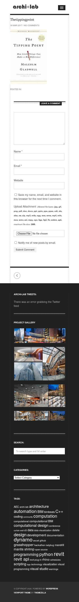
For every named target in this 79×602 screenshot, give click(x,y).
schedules (55, 559)
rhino (46, 559)
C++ (59, 511)
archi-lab (24, 506)
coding (18, 516)
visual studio (39, 568)
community (28, 516)
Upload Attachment (38, 215)
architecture (39, 506)
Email (18, 166)
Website (18, 180)
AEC (16, 506)
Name (18, 151)
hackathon (39, 545)
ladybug (50, 545)
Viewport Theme (22, 592)
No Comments (31, 25)
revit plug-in (36, 559)
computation (45, 516)
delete (56, 530)
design (20, 534)
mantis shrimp (24, 549)
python (46, 554)
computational (21, 521)
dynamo (23, 539)
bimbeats (49, 512)
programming (26, 554)
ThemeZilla (40, 592)
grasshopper (23, 544)
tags (28, 564)
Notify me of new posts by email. (37, 242)
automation (25, 511)
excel (36, 540)
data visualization (43, 530)
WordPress (52, 588)
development (36, 535)
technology (36, 564)
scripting (20, 563)
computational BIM (41, 521)
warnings (53, 569)
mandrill (59, 545)
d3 (25, 530)
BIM (40, 511)
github (43, 540)
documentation (55, 535)
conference (54, 525)
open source (41, 549)
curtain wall (19, 530)
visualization (50, 564)
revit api (21, 559)
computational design (31, 525)
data (30, 530)
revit (59, 553)
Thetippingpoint (17, 275)
